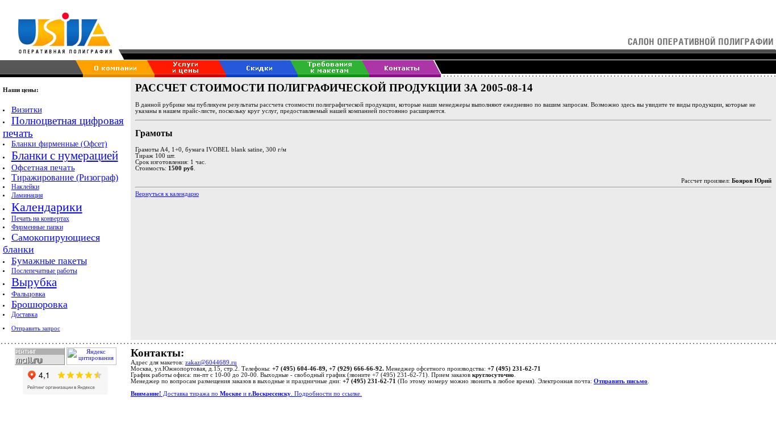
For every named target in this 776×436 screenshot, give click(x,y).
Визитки (26, 109)
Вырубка (34, 282)
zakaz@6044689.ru (211, 362)
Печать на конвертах (40, 219)
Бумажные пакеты (49, 260)
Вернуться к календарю (167, 194)
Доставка (24, 314)
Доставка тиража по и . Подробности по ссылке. (246, 394)
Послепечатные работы (44, 271)
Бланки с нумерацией (64, 155)
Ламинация (27, 195)
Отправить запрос (35, 328)
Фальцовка (28, 294)
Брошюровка (39, 304)
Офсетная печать (43, 167)
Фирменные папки (37, 227)
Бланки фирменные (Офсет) (59, 144)
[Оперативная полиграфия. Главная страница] (57, 47)
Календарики (46, 207)
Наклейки (25, 187)
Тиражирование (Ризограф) (64, 177)
